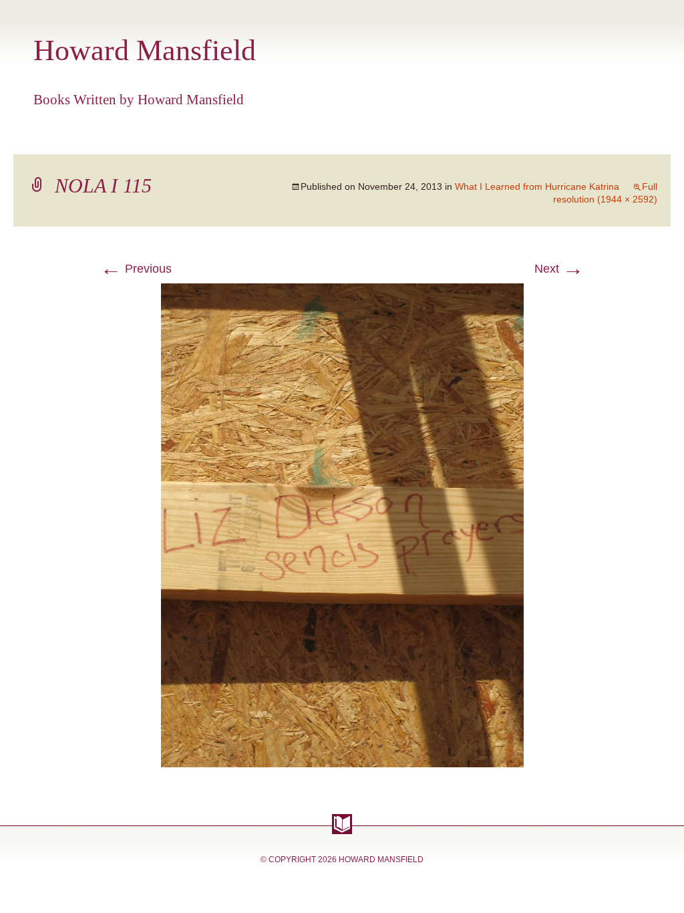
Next (559, 268)
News (312, 137)
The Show (248, 137)
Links (545, 137)
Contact (604, 137)
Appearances (157, 137)
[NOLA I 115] (342, 291)
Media (362, 137)
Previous (136, 268)
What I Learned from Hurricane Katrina (537, 186)
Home (25, 137)
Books (77, 137)
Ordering (482, 137)
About (415, 137)
